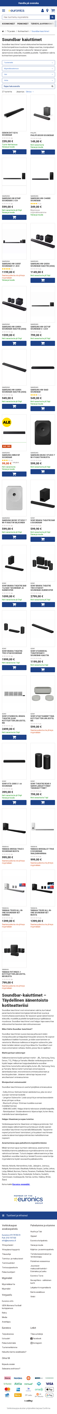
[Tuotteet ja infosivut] (4, 10)
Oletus (29, 92)
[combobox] (28, 17)
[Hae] (52, 17)
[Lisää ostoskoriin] (14, 151)
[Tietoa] (47, 11)
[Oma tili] (42, 11)
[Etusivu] (16, 11)
